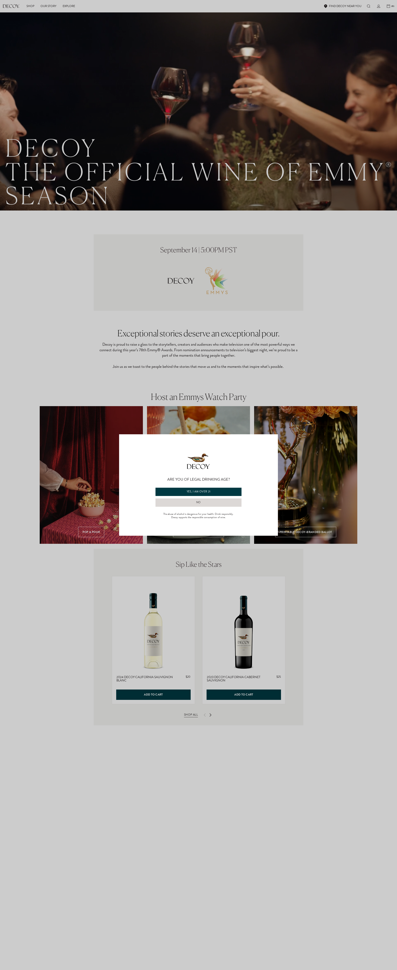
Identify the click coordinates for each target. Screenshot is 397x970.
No (198, 502)
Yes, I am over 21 (198, 491)
